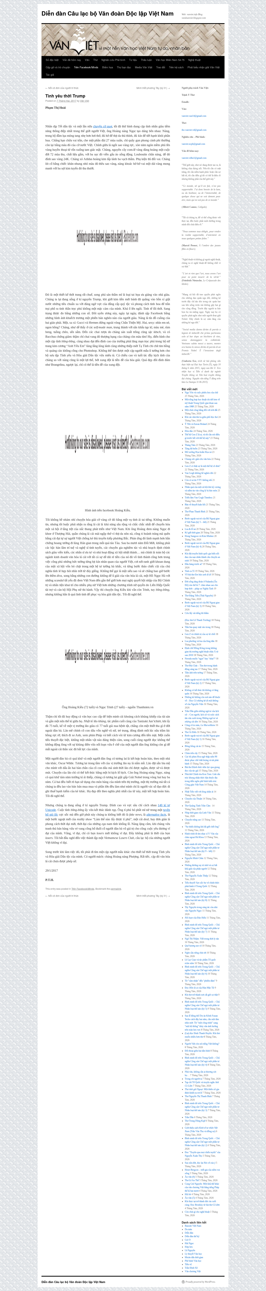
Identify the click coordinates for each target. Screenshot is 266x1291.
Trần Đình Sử (191, 1267)
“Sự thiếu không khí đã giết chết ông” (202, 826)
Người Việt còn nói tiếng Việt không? (202, 1043)
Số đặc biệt (52, 60)
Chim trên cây (191, 753)
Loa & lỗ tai (190, 529)
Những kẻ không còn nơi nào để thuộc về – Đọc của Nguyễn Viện (202, 701)
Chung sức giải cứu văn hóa (198, 459)
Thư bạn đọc (124, 67)
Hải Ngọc (189, 1243)
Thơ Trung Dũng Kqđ (195, 1120)
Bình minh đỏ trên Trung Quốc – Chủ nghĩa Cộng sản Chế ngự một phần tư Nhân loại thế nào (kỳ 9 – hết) (202, 848)
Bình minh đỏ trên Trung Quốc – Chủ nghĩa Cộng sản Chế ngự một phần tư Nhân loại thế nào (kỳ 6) (202, 970)
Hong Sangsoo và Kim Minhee (199, 536)
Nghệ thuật (194, 60)
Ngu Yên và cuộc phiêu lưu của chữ (201, 392)
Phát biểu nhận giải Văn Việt (204, 67)
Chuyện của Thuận (193, 798)
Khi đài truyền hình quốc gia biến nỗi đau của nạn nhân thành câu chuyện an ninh (202, 557)
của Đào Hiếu (195, 917)
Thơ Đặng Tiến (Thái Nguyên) (199, 595)
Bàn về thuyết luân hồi (195, 504)
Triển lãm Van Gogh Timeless (198, 497)
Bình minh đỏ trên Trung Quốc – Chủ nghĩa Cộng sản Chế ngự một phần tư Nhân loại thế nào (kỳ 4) (202, 1061)
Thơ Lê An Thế (192, 1180)
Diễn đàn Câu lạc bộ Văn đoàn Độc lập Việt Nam (107, 13)
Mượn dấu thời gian (194, 1257)
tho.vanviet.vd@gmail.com (194, 130)
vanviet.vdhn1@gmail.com (194, 158)
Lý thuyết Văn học (193, 1253)
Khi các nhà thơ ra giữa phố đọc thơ (201, 417)
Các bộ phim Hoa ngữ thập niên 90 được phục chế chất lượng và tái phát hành (201, 760)
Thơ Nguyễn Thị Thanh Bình (198, 1096)
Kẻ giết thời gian (192, 532)
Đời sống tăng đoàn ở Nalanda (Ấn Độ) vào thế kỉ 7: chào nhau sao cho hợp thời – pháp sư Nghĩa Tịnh (201, 585)
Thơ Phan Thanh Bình (195, 511)
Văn (87, 60)
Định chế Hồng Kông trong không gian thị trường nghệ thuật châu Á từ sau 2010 (201, 651)
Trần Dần (189, 1117)
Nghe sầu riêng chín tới (195, 952)
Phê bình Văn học (193, 1260)
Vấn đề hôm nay (72, 60)
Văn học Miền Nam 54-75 (170, 60)
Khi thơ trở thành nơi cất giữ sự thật (201, 994)
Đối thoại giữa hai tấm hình (197, 1050)
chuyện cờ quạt (102, 126)
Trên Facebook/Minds (86, 67)
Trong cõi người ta (193, 1078)
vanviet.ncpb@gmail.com (193, 144)
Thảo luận (146, 60)
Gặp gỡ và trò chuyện (58, 67)
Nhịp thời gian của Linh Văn (198, 812)
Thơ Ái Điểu (190, 732)
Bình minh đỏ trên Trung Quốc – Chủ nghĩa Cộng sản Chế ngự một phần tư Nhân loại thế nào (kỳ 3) (202, 1107)
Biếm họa (107, 67)
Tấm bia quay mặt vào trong (198, 627)
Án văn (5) (190, 1197)
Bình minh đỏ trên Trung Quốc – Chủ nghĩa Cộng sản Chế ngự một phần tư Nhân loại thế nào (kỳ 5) (202, 1005)
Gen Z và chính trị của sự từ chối (200, 634)
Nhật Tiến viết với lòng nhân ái (199, 791)
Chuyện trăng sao (193, 819)
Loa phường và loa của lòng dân (199, 641)
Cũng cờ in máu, (200, 725)
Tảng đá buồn (191, 448)
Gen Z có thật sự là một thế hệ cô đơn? (202, 466)
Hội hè (188, 1194)
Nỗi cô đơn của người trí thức (61, 87)
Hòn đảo (189, 431)
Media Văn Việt (143, 67)
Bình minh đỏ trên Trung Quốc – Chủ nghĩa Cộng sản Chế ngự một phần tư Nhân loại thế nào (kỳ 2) (202, 1142)
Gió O (188, 1239)
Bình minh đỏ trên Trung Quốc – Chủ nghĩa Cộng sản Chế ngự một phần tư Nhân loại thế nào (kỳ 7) (202, 928)
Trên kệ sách (176, 67)
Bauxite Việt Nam (193, 1225)
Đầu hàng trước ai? (193, 564)
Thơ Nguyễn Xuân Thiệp (196, 875)
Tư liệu (133, 60)
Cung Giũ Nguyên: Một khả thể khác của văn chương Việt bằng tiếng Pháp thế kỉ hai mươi (202, 1187)
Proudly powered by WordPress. (201, 1281)
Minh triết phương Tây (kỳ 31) (153, 87)
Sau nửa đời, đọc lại (200, 1162)
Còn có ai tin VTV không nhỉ (198, 480)
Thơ (95, 60)
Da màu (188, 1229)
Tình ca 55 (190, 571)
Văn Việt (84, 100)
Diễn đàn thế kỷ (192, 1236)
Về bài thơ (198, 574)
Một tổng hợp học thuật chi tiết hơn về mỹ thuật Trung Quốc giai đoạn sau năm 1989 (202, 403)
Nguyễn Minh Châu (194, 858)
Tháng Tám (190, 445)
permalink (116, 888)
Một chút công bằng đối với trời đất (201, 410)
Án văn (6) (190, 1176)
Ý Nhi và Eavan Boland (196, 424)
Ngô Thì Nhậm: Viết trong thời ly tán (202, 938)
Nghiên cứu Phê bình (113, 60)
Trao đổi (160, 67)
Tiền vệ (188, 1264)
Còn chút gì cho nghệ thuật (197, 1211)
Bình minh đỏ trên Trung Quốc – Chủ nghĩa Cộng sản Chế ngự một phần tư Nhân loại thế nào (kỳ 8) (202, 897)
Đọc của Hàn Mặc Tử (199, 987)
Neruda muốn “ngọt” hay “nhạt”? (200, 658)
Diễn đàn (189, 1232)
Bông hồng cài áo (193, 746)
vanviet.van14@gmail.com (194, 116)
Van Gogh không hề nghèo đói (199, 473)
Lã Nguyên (190, 1250)
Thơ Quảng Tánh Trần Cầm (198, 805)
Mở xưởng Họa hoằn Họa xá (198, 452)
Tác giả (50, 74)
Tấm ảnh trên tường (194, 672)
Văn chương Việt (193, 1271)
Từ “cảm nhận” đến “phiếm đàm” (200, 980)
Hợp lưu (189, 1246)
